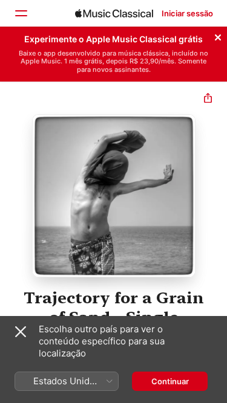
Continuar (170, 381)
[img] (114, 13)
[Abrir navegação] (20, 13)
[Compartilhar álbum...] (208, 99)
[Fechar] (218, 36)
